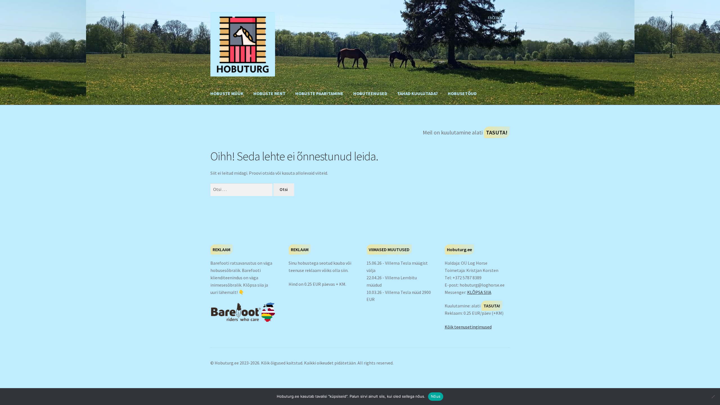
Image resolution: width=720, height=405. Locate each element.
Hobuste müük (227, 93)
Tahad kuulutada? (417, 93)
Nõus (435, 396)
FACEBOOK (497, 17)
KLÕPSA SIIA (479, 292)
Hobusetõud (462, 93)
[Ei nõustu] (713, 396)
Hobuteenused (370, 93)
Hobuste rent (269, 93)
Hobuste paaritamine (319, 93)
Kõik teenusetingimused (468, 327)
